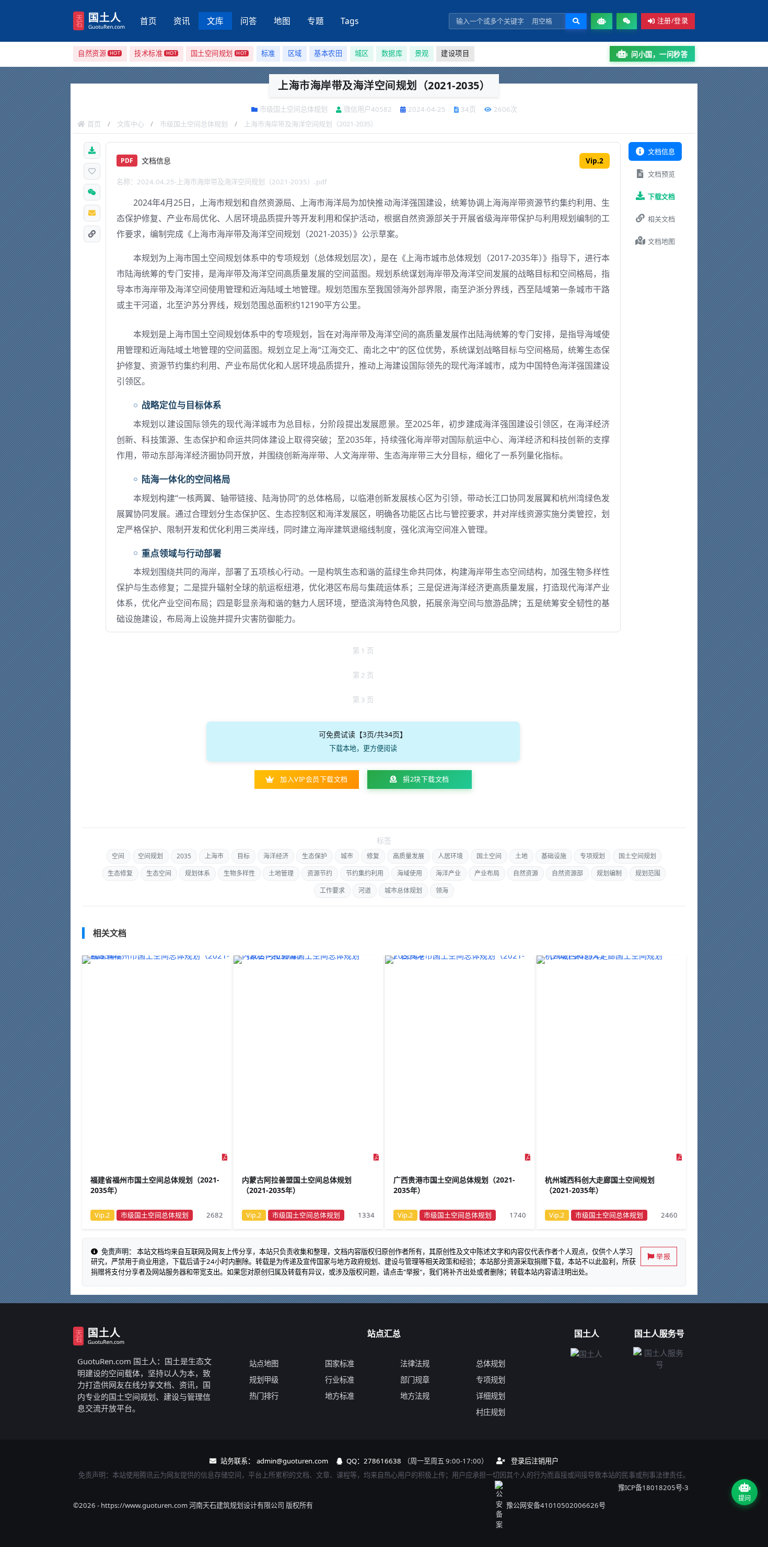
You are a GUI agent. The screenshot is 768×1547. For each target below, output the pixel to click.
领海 (442, 890)
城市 (347, 856)
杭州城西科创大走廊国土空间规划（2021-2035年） (600, 1185)
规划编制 (609, 873)
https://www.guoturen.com (144, 1505)
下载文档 (661, 196)
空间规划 (150, 856)
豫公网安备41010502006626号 (556, 1505)
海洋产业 (448, 873)
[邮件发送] (92, 213)
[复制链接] (92, 234)
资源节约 (319, 873)
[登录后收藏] (92, 171)
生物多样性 (239, 873)
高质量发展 (408, 856)
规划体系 (197, 873)
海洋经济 (275, 856)
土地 (521, 856)
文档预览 (661, 174)
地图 (282, 21)
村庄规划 (490, 1412)
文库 (215, 21)
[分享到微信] (92, 192)
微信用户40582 (368, 109)
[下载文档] (92, 150)
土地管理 (281, 873)
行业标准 (339, 1380)
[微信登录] (626, 21)
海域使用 (409, 873)
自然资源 (525, 873)
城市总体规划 (403, 890)
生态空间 (158, 873)
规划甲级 (263, 1380)
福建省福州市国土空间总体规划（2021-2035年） (154, 1185)
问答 (248, 21)
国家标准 (339, 1363)
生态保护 (314, 856)
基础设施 (553, 856)
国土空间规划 (637, 856)
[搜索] (576, 21)
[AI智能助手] (601, 21)
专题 (315, 21)
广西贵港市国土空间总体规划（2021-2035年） (454, 1185)
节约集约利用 (364, 873)
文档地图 (661, 241)
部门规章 (414, 1380)
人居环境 (450, 856)
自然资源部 (567, 873)
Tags (349, 21)
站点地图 (263, 1363)
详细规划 (490, 1396)
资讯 (181, 21)
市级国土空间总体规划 (194, 123)
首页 (148, 21)
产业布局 (486, 873)
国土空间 (489, 856)
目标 (243, 856)
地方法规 (414, 1396)
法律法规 (414, 1363)
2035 (184, 856)
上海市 (214, 856)
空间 (118, 856)
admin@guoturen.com (292, 1461)
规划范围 (647, 873)
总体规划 (490, 1363)
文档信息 (661, 151)
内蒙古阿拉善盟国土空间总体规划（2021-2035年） (297, 1185)
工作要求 (332, 890)
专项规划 (592, 856)
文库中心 (130, 123)
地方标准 (339, 1396)
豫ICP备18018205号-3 (653, 1487)
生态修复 (120, 873)
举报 (663, 1256)
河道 (364, 890)
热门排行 (263, 1396)
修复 (373, 856)
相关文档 (661, 218)
